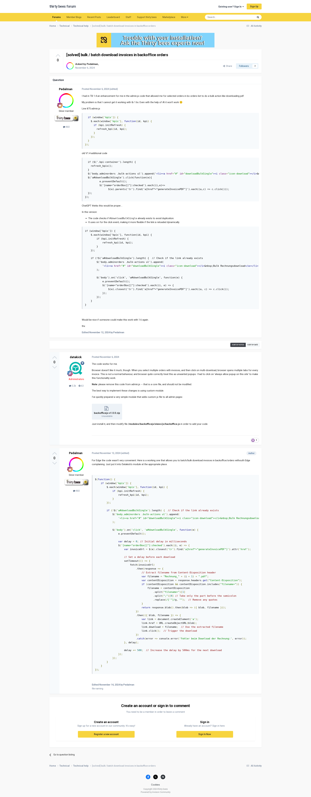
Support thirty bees (147, 17)
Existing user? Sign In (230, 6)
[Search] (258, 17)
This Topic (245, 17)
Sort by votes (238, 345)
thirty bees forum (62, 6)
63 (82, 386)
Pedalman (92, 64)
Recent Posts (94, 17)
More (183, 17)
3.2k (73, 386)
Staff (128, 17)
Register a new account (106, 734)
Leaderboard (113, 17)
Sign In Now (204, 734)
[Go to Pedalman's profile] (70, 65)
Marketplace (168, 17)
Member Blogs (74, 17)
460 (67, 127)
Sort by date (252, 345)
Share (228, 66)
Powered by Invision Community (155, 792)
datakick (76, 357)
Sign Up (254, 6)
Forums (56, 17)
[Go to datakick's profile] (76, 368)
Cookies (155, 784)
